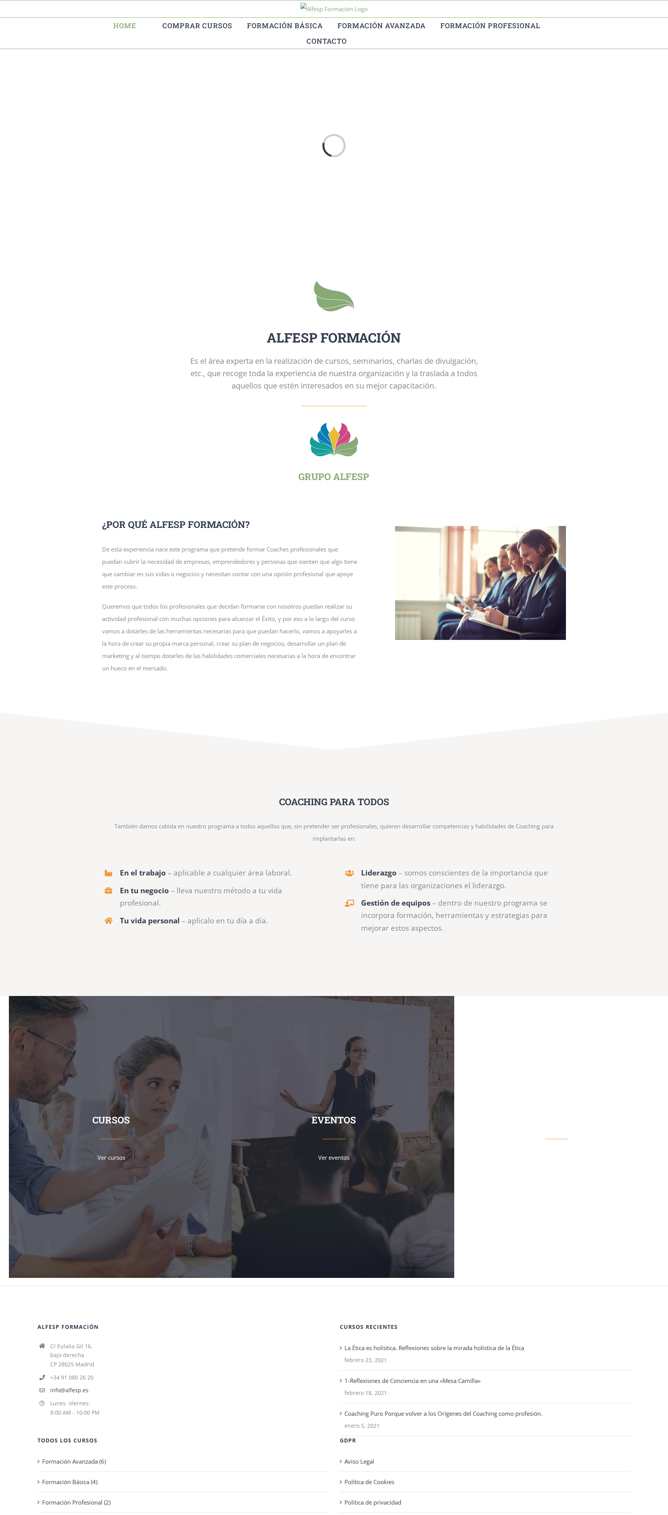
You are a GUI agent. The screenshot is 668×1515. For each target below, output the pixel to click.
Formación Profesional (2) (76, 1502)
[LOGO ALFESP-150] (334, 423)
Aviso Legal (359, 1461)
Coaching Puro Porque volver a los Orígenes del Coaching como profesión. (443, 1413)
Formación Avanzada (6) (74, 1461)
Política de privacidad (372, 1502)
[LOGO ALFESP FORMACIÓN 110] (334, 283)
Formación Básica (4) (69, 1482)
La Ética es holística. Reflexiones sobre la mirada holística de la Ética (434, 1348)
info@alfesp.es (69, 1390)
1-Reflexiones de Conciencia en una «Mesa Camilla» (412, 1380)
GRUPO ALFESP (333, 476)
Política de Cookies (369, 1482)
